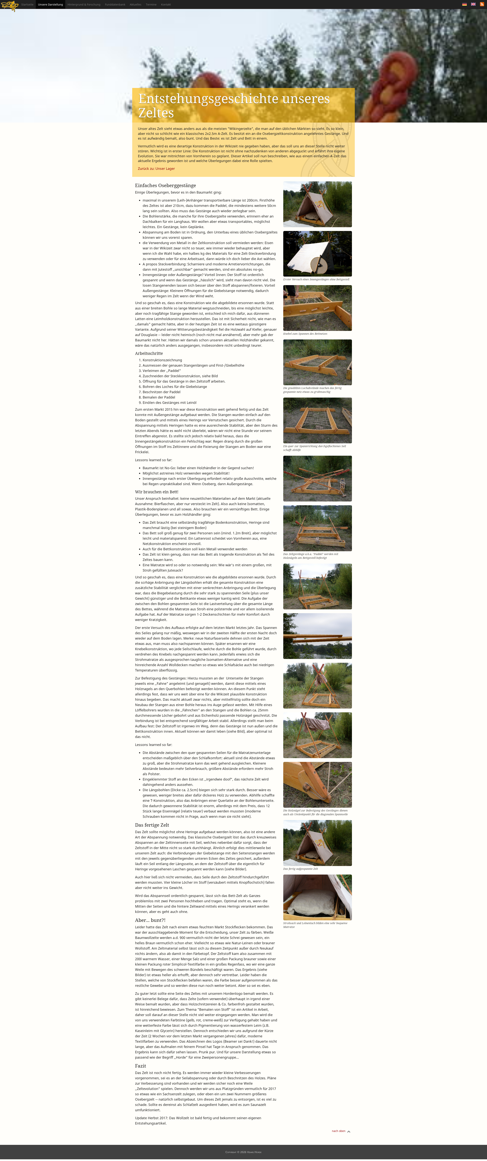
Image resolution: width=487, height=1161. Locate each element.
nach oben (338, 1131)
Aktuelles (135, 4)
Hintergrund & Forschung (84, 4)
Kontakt (166, 4)
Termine (151, 4)
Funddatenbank (115, 4)
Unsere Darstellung (50, 4)
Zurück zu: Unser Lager (156, 168)
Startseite (27, 4)
